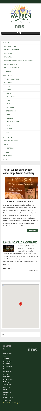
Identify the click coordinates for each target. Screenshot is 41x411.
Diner (8, 114)
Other (5, 159)
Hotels (6, 144)
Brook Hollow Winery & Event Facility (20, 241)
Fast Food (9, 86)
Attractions (8, 53)
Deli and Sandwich (12, 121)
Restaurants (8, 83)
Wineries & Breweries (11, 50)
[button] (20, 304)
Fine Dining (10, 107)
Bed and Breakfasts (11, 141)
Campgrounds (9, 148)
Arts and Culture (10, 46)
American (9, 118)
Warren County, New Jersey (20, 22)
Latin (8, 100)
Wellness (7, 71)
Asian (8, 125)
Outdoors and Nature (12, 68)
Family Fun (8, 57)
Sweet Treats (10, 97)
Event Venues (7, 156)
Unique (8, 90)
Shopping (6, 152)
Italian (8, 104)
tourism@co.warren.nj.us (11, 403)
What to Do (7, 43)
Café (7, 132)
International (11, 111)
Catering (9, 129)
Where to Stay (8, 137)
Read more (33, 271)
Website (32, 230)
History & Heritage (10, 64)
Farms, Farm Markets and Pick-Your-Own (18, 60)
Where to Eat (7, 75)
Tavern (8, 93)
